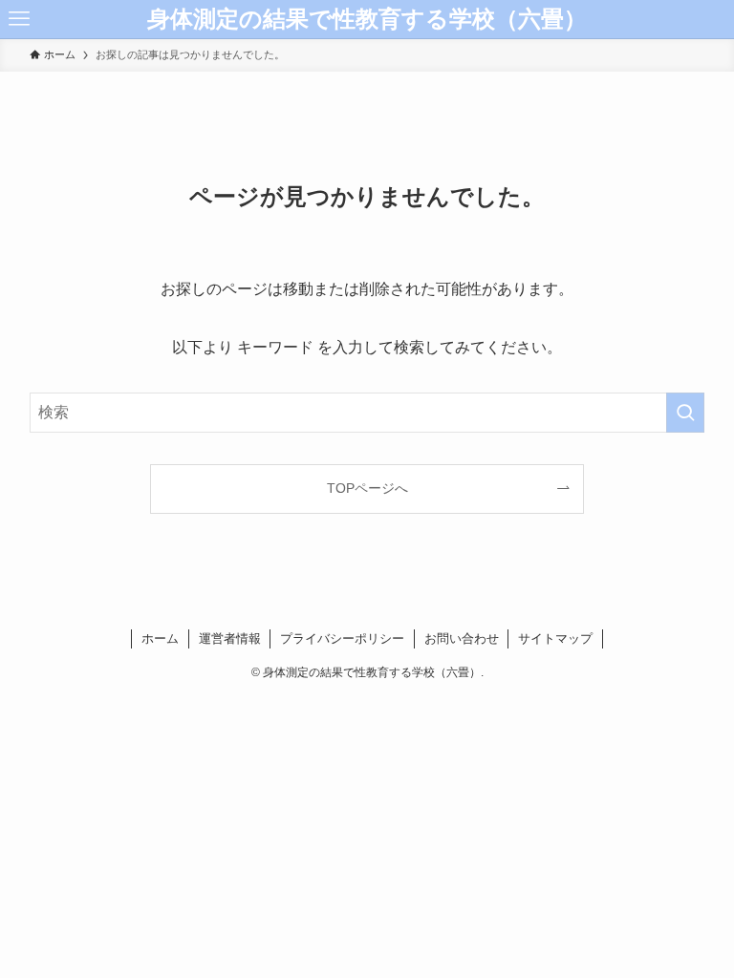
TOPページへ (367, 488)
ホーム (160, 638)
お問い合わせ (461, 638)
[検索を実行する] (685, 413)
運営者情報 (230, 638)
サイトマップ (555, 638)
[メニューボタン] (19, 19)
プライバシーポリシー (342, 638)
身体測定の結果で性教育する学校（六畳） (367, 19)
